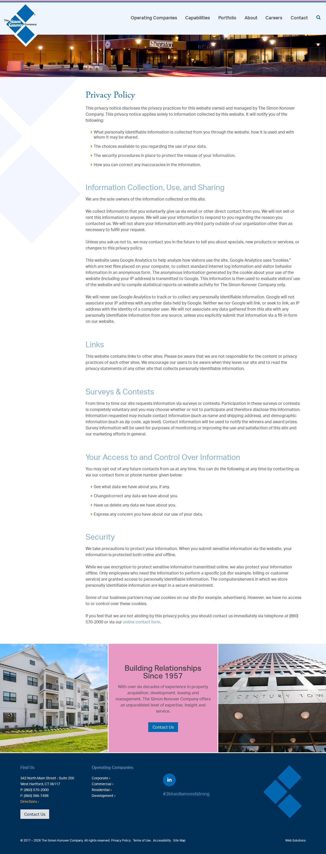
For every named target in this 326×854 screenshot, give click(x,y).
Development (102, 795)
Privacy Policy (121, 840)
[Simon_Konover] (21, 26)
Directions (28, 801)
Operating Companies (154, 17)
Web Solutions (295, 840)
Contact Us (163, 727)
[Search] (318, 17)
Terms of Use (142, 840)
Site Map (179, 840)
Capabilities (197, 17)
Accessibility (162, 840)
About (250, 17)
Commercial (101, 783)
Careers (273, 17)
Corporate (100, 778)
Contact (299, 17)
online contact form (141, 621)
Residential (101, 789)
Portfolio (227, 17)
